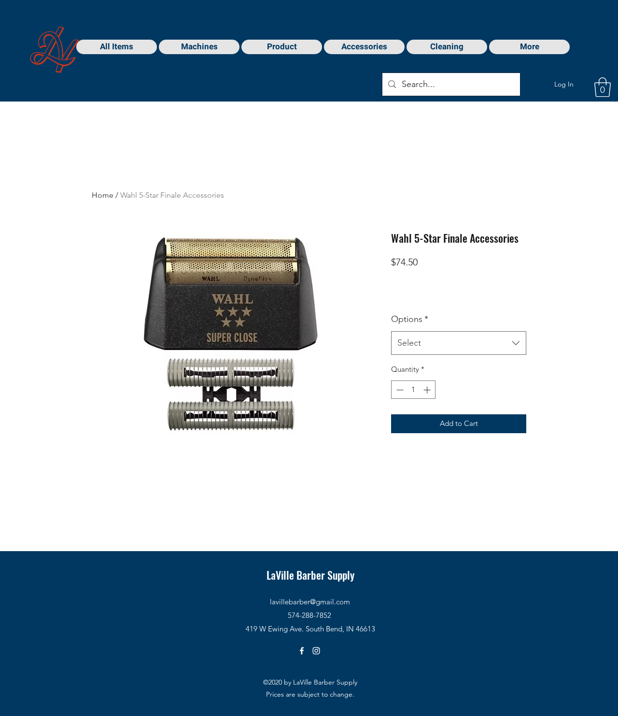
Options (409, 319)
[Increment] (428, 390)
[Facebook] (302, 651)
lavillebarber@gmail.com (310, 601)
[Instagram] (316, 651)
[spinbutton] (413, 390)
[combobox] (458, 343)
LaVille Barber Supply (310, 575)
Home (102, 195)
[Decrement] (399, 390)
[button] (602, 87)
